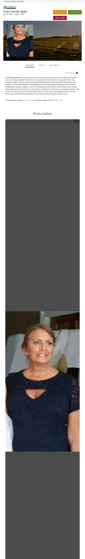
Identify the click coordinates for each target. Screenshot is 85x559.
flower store (58, 100)
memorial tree (29, 100)
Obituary (30, 65)
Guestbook (54, 65)
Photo (42, 65)
